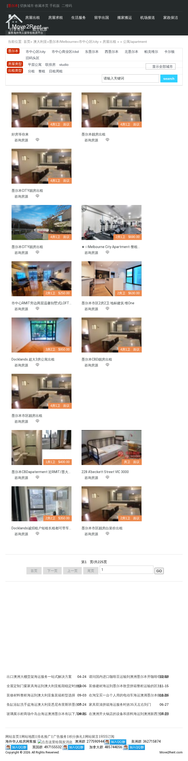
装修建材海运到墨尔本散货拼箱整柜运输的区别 (125, 686)
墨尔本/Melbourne (63, 42)
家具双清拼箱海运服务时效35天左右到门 (120, 704)
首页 (27, 42)
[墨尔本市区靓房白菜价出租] (112, 503)
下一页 (52, 571)
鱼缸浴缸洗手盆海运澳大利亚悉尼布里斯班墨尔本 (44, 704)
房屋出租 (109, 42)
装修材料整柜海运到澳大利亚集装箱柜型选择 (41, 695)
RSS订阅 (107, 736)
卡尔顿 (169, 52)
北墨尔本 (131, 52)
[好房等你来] (42, 109)
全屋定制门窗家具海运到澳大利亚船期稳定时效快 (44, 686)
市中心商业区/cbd (65, 52)
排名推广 (44, 736)
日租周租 (56, 71)
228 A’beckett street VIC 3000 (105, 472)
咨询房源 (21, 140)
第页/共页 (94, 562)
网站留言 (92, 736)
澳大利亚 (40, 42)
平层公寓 (35, 65)
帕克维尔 (151, 52)
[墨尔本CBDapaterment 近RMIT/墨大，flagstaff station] (42, 447)
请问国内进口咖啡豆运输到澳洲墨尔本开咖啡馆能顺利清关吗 (135, 677)
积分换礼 (76, 736)
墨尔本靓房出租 (94, 134)
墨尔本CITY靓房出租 (27, 191)
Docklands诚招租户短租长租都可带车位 (42, 528)
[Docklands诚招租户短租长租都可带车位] (42, 503)
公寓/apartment (135, 42)
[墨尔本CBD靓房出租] (112, 335)
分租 (31, 71)
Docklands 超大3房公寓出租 (33, 359)
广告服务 (60, 736)
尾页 (90, 571)
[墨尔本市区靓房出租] (42, 391)
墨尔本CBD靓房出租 (97, 359)
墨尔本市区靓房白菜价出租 (102, 528)
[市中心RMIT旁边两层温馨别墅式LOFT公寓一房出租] (42, 278)
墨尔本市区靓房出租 (27, 416)
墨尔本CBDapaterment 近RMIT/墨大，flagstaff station (55, 472)
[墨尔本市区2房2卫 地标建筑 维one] (112, 278)
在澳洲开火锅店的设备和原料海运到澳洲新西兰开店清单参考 (135, 714)
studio (64, 65)
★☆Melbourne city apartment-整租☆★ (113, 247)
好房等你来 (20, 134)
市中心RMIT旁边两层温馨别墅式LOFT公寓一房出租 (51, 303)
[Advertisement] (112, 179)
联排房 (50, 65)
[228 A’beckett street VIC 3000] (112, 447)
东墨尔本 (92, 52)
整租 (41, 71)
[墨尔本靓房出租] (112, 109)
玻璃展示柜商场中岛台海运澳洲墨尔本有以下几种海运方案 (51, 714)
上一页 (72, 571)
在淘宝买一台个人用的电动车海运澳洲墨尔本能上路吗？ (132, 695)
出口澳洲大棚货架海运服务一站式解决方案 (39, 677)
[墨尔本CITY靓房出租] (42, 166)
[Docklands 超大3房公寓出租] (42, 335)
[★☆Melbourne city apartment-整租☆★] (112, 222)
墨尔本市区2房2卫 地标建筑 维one (108, 303)
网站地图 (28, 736)
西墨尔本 (111, 52)
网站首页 (12, 736)
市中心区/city (89, 42)
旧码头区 (32, 58)
